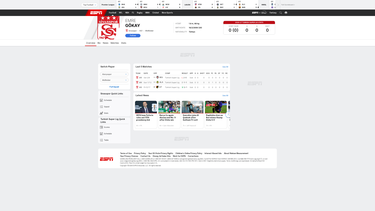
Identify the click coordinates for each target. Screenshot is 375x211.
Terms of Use (126, 153)
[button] (280, 13)
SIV (140, 77)
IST (160, 87)
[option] (146, 114)
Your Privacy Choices (129, 156)
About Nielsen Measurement (236, 153)
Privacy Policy (140, 153)
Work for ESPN (179, 156)
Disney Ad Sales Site (162, 156)
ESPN (96, 13)
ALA (161, 82)
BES (161, 77)
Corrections (193, 156)
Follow (133, 35)
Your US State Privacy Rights (160, 153)
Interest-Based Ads (213, 153)
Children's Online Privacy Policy (188, 153)
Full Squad (114, 87)
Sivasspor (133, 31)
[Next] (278, 5)
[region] (181, 81)
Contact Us (145, 156)
